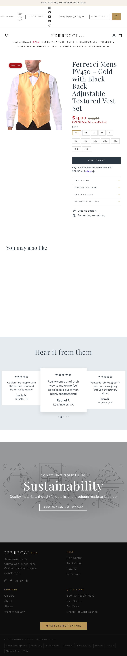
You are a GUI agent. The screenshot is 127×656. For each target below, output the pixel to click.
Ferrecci (21, 553)
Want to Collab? (14, 611)
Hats (80, 46)
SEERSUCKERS (88, 42)
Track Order (74, 563)
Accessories (97, 46)
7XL (86, 149)
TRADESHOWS (35, 17)
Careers (9, 595)
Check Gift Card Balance (82, 611)
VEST (55, 46)
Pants (67, 46)
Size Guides (74, 601)
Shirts (42, 46)
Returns (71, 568)
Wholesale (101, 17)
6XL (77, 149)
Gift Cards (73, 606)
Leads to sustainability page (63, 507)
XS (86, 133)
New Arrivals (22, 42)
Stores (8, 606)
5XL (115, 141)
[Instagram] (5, 580)
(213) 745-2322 (21, 17)
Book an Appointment (80, 595)
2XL (85, 141)
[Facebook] (11, 580)
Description (82, 180)
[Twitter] (21, 580)
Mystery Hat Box (53, 42)
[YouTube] (16, 580)
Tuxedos (106, 42)
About (8, 601)
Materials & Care (86, 187)
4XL (105, 141)
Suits (71, 42)
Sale (36, 42)
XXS (77, 133)
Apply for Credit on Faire (63, 626)
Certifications (84, 194)
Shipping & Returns (87, 201)
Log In (116, 16)
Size (75, 127)
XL (76, 141)
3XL (95, 141)
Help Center (74, 557)
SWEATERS (25, 46)
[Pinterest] (26, 580)
